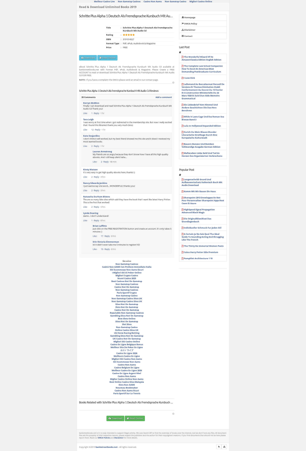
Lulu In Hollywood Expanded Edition (202, 125)
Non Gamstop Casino (127, 295)
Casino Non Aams (127, 364)
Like (85, 113)
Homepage (189, 17)
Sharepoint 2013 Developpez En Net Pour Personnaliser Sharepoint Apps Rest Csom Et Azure (203, 200)
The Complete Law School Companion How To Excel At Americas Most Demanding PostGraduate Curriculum (202, 68)
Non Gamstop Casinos (127, 264)
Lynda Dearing (90, 213)
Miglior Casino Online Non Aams (126, 379)
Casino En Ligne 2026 (126, 353)
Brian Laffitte (100, 225)
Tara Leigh (88, 119)
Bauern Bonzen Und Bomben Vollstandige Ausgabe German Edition (201, 145)
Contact (188, 36)
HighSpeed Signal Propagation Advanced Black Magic (198, 211)
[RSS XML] (218, 446)
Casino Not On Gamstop (126, 287)
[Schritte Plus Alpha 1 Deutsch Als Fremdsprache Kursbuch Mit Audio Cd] (97, 405)
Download (89, 57)
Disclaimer (189, 29)
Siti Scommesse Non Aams (126, 361)
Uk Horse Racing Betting (126, 332)
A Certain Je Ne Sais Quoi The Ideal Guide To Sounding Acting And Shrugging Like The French (203, 237)
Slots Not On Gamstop (126, 307)
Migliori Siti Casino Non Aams (127, 358)
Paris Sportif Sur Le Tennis (126, 393)
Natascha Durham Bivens (96, 196)
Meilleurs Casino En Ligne (127, 356)
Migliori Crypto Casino (127, 275)
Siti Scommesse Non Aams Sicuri (126, 269)
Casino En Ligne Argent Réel (126, 373)
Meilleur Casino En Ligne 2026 (127, 370)
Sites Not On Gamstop (126, 304)
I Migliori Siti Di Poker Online (127, 272)
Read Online (108, 57)
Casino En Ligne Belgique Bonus (126, 344)
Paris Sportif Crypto (127, 292)
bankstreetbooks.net (107, 447)
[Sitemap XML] (224, 446)
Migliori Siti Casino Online (126, 341)
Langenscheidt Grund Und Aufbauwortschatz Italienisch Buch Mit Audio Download (202, 182)
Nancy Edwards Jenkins (95, 183)
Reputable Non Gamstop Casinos (127, 312)
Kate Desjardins (91, 135)
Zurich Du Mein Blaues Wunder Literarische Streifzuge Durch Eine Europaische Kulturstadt (199, 135)
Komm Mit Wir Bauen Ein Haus (200, 191)
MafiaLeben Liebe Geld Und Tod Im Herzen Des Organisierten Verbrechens (202, 154)
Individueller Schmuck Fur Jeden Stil (202, 227)
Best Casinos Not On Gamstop (126, 281)
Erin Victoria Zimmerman (106, 241)
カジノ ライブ (126, 350)
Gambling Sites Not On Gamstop (126, 315)
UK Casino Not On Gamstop (127, 338)
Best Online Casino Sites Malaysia (126, 381)
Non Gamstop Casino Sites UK (127, 298)
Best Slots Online (126, 318)
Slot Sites (126, 324)
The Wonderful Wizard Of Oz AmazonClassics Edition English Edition (201, 58)
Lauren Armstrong (102, 151)
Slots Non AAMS (127, 384)
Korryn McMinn (91, 102)
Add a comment (164, 97)
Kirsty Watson (90, 169)
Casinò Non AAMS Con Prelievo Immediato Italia (126, 266)
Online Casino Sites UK (126, 330)
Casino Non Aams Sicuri (127, 390)
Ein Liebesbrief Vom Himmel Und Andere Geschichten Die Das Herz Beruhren (200, 107)
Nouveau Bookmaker (127, 387)
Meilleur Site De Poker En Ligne (127, 347)
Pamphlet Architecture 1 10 (198, 258)
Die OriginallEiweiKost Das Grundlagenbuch (196, 220)
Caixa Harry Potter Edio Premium (201, 252)
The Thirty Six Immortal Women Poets (203, 245)
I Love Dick (189, 77)
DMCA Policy (190, 23)
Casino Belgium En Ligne (126, 367)
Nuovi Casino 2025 (126, 278)
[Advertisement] (173, 82)
